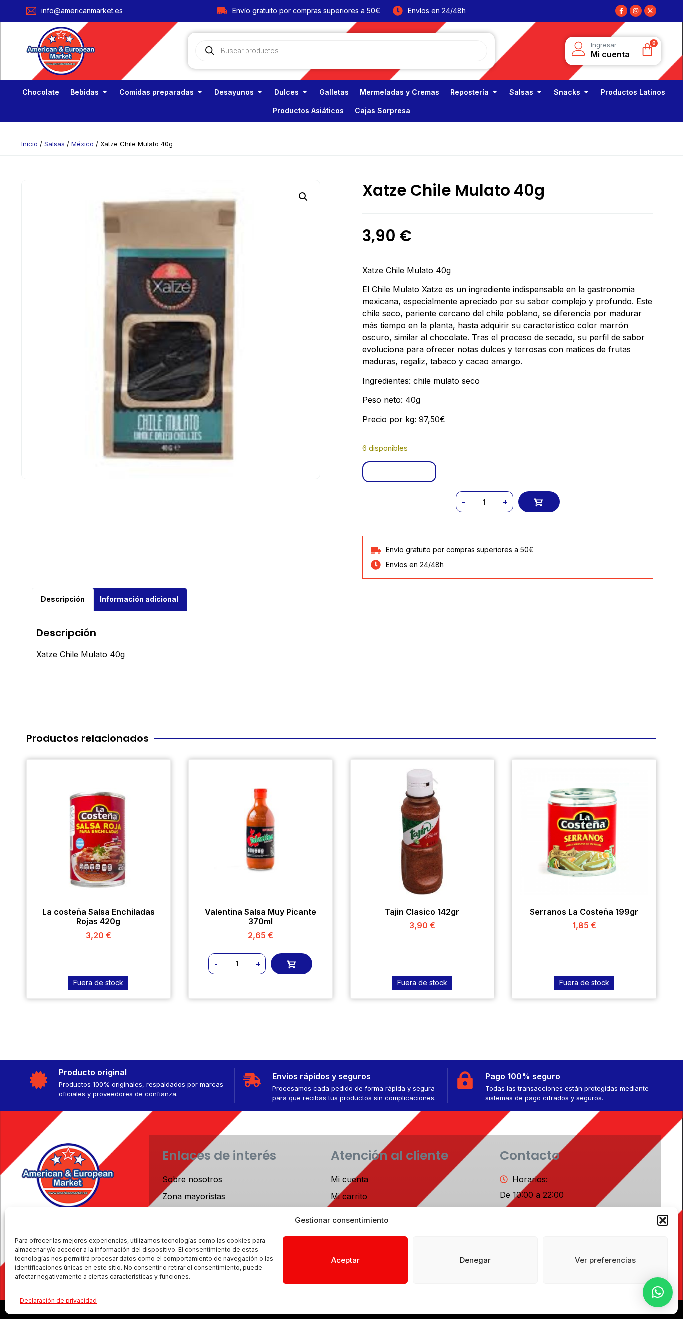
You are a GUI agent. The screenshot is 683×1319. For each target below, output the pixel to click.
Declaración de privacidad (58, 1300)
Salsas (54, 144)
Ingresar (604, 45)
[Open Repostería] (495, 92)
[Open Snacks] (586, 92)
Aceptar (346, 1260)
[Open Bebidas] (105, 92)
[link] (41, 92)
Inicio (30, 144)
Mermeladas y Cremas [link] (400, 92)
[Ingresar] (579, 49)
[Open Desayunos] (260, 92)
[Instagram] (636, 11)
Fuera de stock (99, 982)
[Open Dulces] (305, 92)
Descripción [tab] (63, 599)
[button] (663, 1220)
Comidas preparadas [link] (157, 92)
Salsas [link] (522, 92)
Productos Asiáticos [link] (308, 110)
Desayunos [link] (234, 92)
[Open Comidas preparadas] (200, 92)
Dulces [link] (286, 92)
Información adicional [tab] (139, 599)
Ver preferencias (605, 1260)
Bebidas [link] (84, 92)
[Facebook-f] (622, 11)
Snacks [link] (567, 92)
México (83, 144)
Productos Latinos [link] (633, 92)
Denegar (475, 1260)
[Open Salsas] (539, 92)
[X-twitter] (650, 11)
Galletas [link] (334, 92)
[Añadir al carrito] (539, 501)
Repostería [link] (469, 92)
